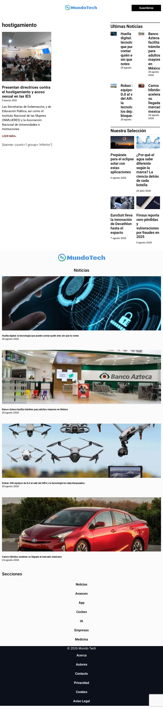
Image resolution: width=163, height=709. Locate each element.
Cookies (81, 692)
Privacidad (81, 683)
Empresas (81, 630)
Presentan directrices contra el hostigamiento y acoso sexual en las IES (26, 92)
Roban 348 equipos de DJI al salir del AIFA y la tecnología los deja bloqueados (43, 483)
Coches (81, 612)
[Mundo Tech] (81, 8)
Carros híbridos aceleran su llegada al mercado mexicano (32, 556)
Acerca (82, 655)
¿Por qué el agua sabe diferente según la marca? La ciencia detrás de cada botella (147, 170)
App (81, 603)
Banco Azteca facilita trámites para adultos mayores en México (155, 51)
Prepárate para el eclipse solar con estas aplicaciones (122, 163)
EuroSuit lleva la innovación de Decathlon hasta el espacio (122, 223)
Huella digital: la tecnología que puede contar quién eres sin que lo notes (129, 49)
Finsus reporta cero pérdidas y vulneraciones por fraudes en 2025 (147, 226)
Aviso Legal (81, 701)
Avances (81, 593)
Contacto (81, 674)
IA (81, 621)
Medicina (81, 639)
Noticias (81, 584)
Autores (81, 664)
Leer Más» (9, 136)
